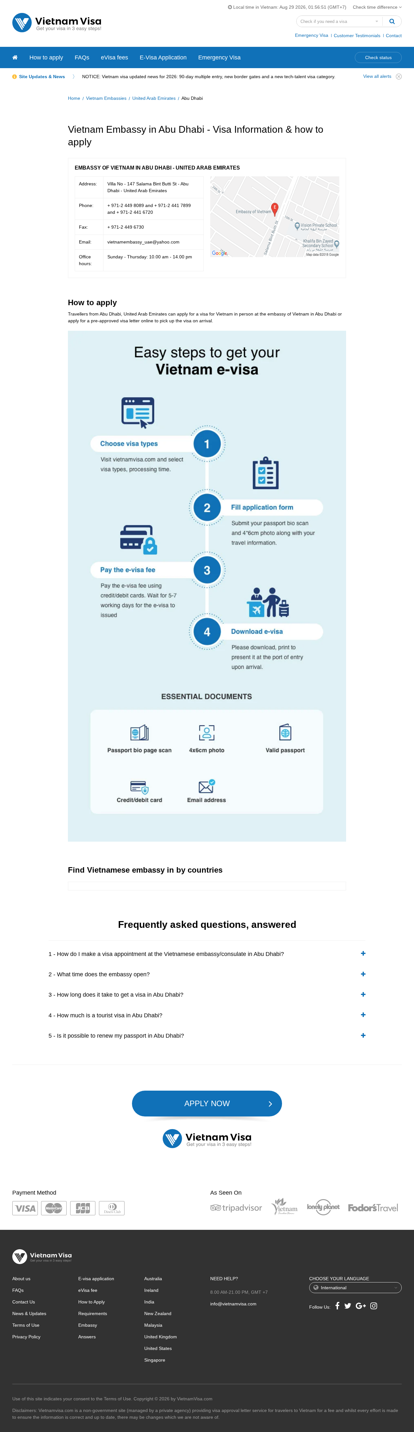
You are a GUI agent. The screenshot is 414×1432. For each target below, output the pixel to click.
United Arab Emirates (154, 98)
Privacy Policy (26, 1336)
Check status (378, 57)
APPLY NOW (207, 1103)
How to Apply (91, 1301)
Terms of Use (25, 1325)
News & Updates (29, 1313)
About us (21, 1278)
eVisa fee (87, 1290)
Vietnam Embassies (106, 98)
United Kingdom (160, 1336)
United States (158, 1348)
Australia (153, 1278)
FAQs (82, 57)
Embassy (87, 1325)
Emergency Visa (311, 35)
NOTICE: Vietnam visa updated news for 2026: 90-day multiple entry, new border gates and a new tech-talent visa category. (208, 76)
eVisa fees (114, 57)
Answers (87, 1336)
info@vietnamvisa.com (233, 1303)
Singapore (154, 1360)
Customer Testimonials (357, 35)
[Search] (392, 21)
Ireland (151, 1290)
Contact (394, 35)
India (149, 1301)
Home (74, 98)
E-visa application (96, 1278)
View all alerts (377, 76)
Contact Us (23, 1301)
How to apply (46, 57)
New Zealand (157, 1313)
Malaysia (153, 1325)
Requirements (92, 1313)
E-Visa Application (163, 57)
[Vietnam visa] (15, 57)
